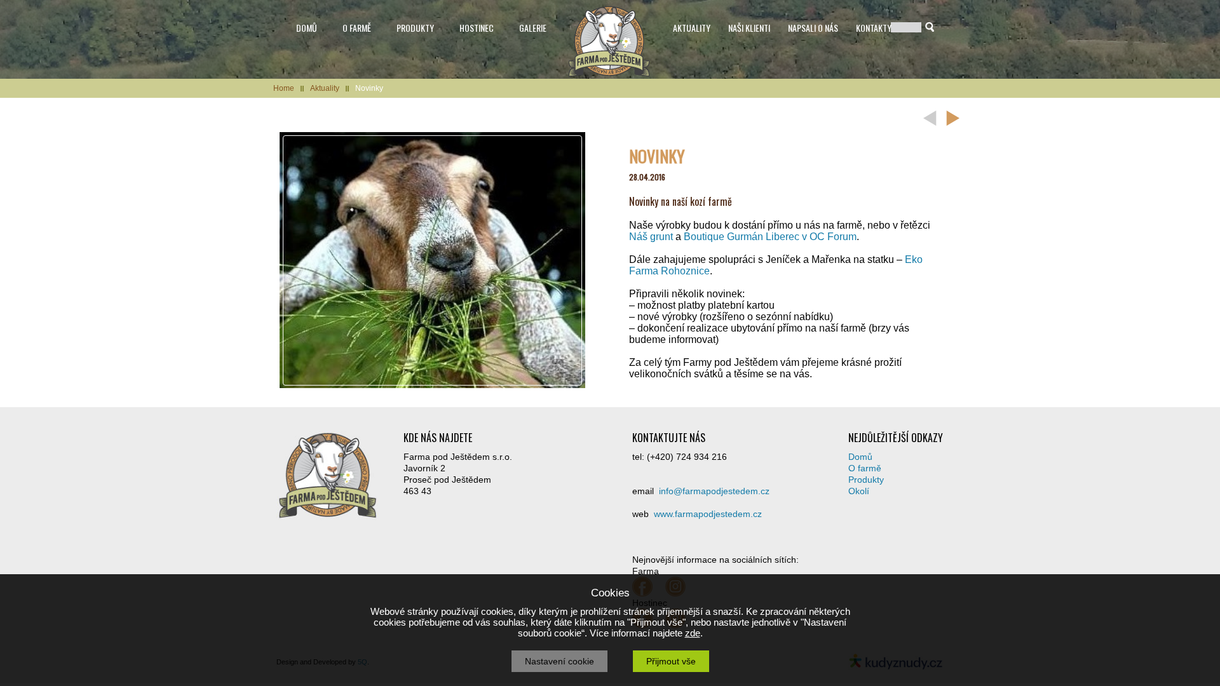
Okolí (858, 491)
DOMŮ (306, 27)
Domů (860, 457)
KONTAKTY (873, 27)
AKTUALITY (691, 27)
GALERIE (532, 27)
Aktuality (324, 88)
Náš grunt (651, 236)
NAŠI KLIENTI (749, 27)
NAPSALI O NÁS (813, 27)
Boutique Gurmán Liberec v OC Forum (770, 236)
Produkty (866, 479)
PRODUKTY (415, 27)
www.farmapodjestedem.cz (708, 514)
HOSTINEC (476, 27)
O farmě (864, 468)
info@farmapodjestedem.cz (714, 491)
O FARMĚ (356, 27)
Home (283, 88)
